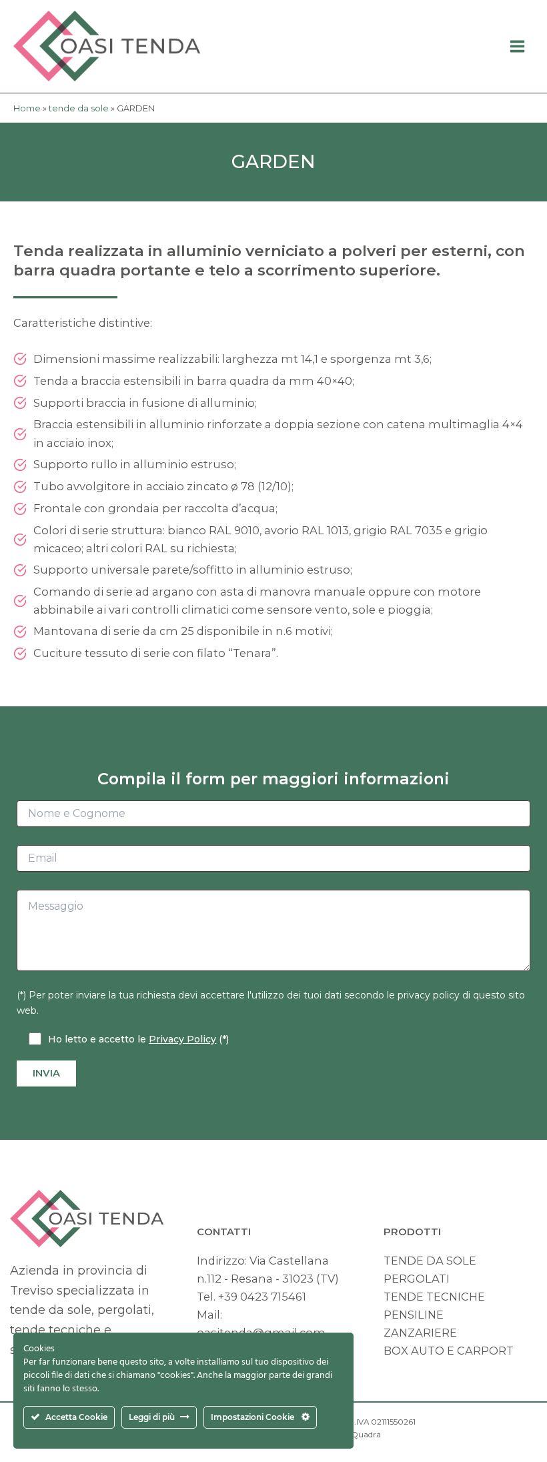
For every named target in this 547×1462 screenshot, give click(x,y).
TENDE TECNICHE (434, 1296)
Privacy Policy (182, 1039)
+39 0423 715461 (262, 1296)
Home (27, 108)
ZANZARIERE (420, 1332)
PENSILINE (414, 1314)
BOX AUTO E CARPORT (449, 1350)
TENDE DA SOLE (430, 1260)
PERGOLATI (417, 1278)
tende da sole (79, 108)
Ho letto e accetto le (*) (138, 1039)
